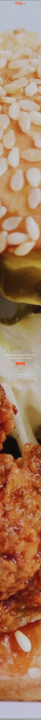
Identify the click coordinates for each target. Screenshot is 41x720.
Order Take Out (20, 363)
